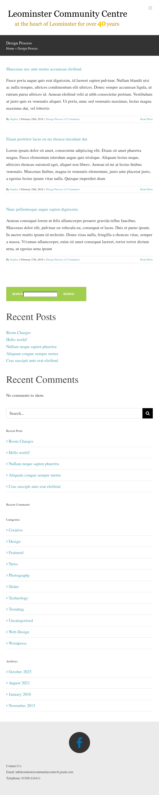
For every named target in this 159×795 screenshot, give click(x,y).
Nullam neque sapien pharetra (31, 346)
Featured (16, 552)
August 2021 (19, 683)
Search (17, 294)
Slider (14, 586)
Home (10, 48)
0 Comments (73, 119)
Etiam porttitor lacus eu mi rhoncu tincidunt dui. (47, 139)
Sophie (14, 119)
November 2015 (22, 705)
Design (14, 541)
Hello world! (17, 339)
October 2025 (20, 671)
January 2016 (20, 694)
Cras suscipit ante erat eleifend (32, 360)
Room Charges (18, 332)
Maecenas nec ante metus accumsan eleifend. (44, 69)
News (13, 564)
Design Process (54, 119)
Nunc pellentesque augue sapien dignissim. (42, 209)
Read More (146, 119)
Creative (16, 530)
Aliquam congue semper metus (32, 353)
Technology (18, 598)
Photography (19, 575)
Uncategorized (21, 620)
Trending (16, 609)
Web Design (19, 632)
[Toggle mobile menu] (150, 8)
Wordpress (18, 643)
